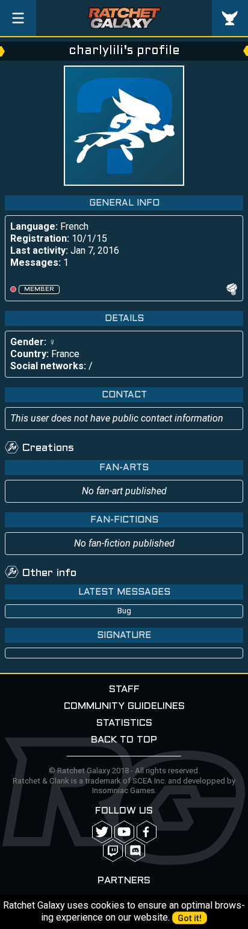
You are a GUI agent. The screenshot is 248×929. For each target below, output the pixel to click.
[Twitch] (113, 850)
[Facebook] (147, 832)
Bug (124, 610)
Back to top (124, 739)
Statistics (124, 723)
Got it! (190, 918)
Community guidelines (124, 706)
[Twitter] (102, 832)
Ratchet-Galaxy (124, 18)
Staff (124, 689)
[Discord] (135, 850)
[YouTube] (124, 832)
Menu (18, 18)
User (230, 18)
